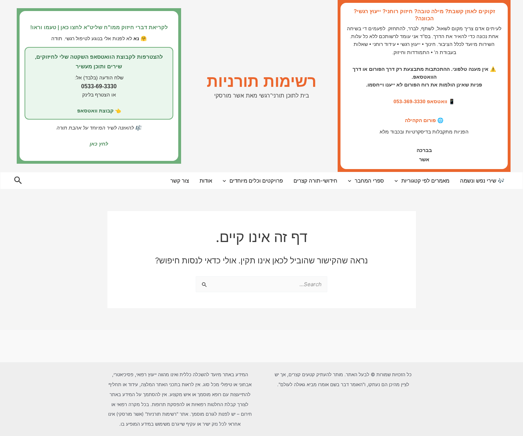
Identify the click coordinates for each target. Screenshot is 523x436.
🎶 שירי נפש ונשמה (482, 180)
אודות (206, 180)
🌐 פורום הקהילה (424, 120)
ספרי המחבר (369, 180)
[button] (398, 181)
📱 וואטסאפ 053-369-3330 (424, 101)
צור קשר (179, 180)
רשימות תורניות (261, 81)
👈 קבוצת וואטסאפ (99, 111)
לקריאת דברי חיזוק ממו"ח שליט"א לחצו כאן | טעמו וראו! (99, 27)
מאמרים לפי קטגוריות (425, 180)
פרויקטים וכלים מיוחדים (256, 180)
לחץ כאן (99, 144)
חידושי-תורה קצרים (315, 180)
